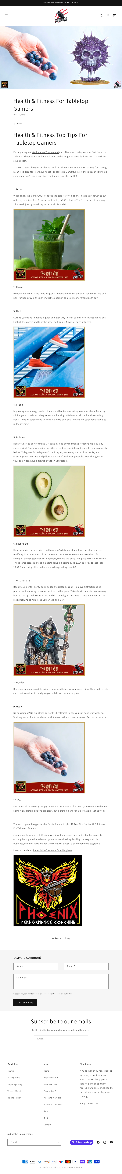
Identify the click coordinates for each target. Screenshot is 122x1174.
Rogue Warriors (51, 1077)
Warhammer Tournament (45, 152)
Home (46, 1070)
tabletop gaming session (75, 689)
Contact (47, 1124)
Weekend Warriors (52, 1097)
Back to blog (62, 938)
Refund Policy (14, 1097)
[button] (6, 15)
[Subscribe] (84, 1038)
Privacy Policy (13, 1077)
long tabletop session (61, 586)
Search (10, 1070)
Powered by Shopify (74, 1167)
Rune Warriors (50, 1084)
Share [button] (19, 123)
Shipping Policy (14, 1084)
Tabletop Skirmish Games (56, 1167)
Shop (46, 1111)
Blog (46, 1117)
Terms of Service (15, 1091)
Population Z (50, 1091)
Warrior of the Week (53, 1104)
